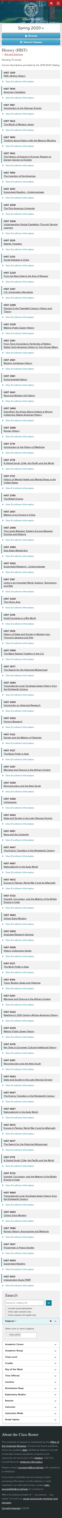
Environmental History (15, 379)
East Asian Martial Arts (16, 550)
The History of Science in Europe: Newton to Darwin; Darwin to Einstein (27, 158)
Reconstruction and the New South (22, 786)
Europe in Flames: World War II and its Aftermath (29, 882)
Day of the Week (14, 1369)
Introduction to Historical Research (22, 705)
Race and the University (16, 834)
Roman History (12, 431)
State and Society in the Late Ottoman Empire (28, 818)
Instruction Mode (14, 1413)
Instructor (10, 1407)
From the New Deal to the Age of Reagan (26, 276)
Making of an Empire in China (19, 514)
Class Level (11, 1357)
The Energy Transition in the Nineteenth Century (29, 850)
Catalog (38, 1458)
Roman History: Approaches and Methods (26, 1231)
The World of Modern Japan (19, 124)
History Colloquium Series (17, 950)
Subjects (9, 1321)
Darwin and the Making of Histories (22, 737)
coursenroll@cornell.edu (31, 1467)
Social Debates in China (16, 259)
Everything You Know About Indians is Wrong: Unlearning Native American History (28, 413)
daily (24, 1450)
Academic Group (14, 1350)
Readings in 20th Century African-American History (31, 1015)
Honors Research (13, 721)
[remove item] (8, 1335)
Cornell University (11, 1508)
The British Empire (13, 498)
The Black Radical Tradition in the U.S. (24, 653)
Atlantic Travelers (13, 243)
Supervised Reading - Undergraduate (24, 192)
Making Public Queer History (19, 327)
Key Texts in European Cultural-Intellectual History (30, 1047)
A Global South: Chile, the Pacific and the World (29, 463)
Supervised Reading (14, 1263)
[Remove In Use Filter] (51, 1321)
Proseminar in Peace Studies (19, 1247)
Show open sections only (19, 1312)
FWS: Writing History (14, 75)
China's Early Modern (15, 918)
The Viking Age (12, 602)
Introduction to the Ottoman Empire (22, 108)
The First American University (19, 208)
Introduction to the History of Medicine (24, 447)
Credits (9, 1363)
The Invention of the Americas (20, 176)
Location (9, 1382)
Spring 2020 (30, 28)
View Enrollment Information (19, 81)
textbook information (31, 1462)
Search (11, 1295)
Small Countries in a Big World (20, 618)
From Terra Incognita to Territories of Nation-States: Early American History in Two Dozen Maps (31, 345)
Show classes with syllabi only (22, 1315)
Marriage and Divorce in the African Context (27, 770)
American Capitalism (14, 92)
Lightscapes (10, 802)
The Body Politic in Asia (16, 753)
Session (9, 1400)
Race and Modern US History (19, 395)
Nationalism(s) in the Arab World (21, 866)
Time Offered (12, 1375)
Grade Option (12, 1419)
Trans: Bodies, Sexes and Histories (22, 982)
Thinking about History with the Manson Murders (30, 140)
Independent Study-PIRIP (17, 1280)
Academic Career (14, 1344)
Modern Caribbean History (18, 363)
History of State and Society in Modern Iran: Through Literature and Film (27, 636)
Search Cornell (51, 3)
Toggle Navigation (58, 3)
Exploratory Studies (15, 1394)
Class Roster (31, 19)
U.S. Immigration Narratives (18, 292)
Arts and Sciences (13, 54)
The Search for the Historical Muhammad (25, 669)
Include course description (20, 1308)
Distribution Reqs (14, 1388)
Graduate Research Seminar (19, 934)
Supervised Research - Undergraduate (24, 566)
